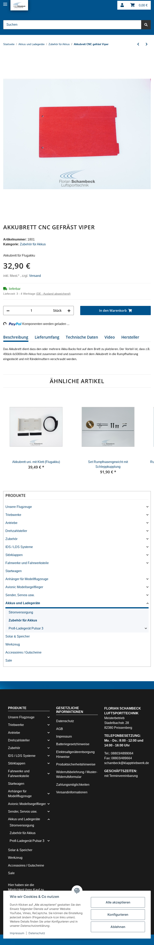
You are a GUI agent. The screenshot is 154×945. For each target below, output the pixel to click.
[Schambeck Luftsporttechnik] (19, 5)
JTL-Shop (132, 940)
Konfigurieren (117, 915)
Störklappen (14, 555)
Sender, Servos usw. (20, 596)
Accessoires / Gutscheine (24, 653)
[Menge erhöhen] (69, 310)
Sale (8, 661)
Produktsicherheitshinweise (77, 765)
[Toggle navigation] (5, 2)
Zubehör (11, 539)
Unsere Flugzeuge (18, 507)
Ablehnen (117, 927)
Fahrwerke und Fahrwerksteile (28, 563)
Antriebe (11, 523)
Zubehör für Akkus (34, 244)
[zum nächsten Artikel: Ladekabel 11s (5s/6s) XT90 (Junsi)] (146, 44)
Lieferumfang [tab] (47, 337)
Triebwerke (13, 515)
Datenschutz (65, 722)
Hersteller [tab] (130, 337)
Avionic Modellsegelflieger (25, 588)
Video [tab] (109, 337)
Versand (36, 276)
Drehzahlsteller (16, 531)
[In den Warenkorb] (6, 58)
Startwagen (14, 571)
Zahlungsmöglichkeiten (73, 785)
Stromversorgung (22, 613)
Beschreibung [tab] (15, 337)
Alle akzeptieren (118, 902)
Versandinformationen (73, 793)
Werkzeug (12, 645)
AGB (59, 729)
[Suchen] (146, 24)
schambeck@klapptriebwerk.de (127, 763)
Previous (10, 437)
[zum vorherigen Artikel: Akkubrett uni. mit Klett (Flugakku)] (138, 44)
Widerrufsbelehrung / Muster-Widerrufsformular (76, 775)
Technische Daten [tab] (82, 337)
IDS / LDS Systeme (19, 547)
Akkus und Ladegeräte (23, 604)
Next (144, 437)
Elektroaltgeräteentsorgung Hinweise (77, 755)
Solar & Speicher (17, 637)
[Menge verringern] (8, 310)
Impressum (64, 737)
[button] (122, 5)
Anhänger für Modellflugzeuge (28, 580)
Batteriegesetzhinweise (73, 745)
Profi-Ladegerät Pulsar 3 (27, 629)
